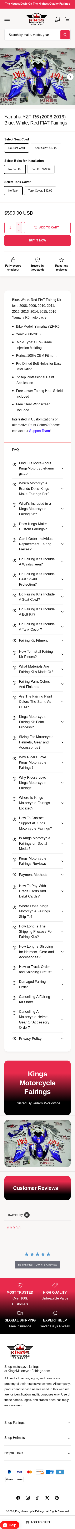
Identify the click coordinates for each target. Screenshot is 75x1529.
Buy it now (37, 240)
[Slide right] (70, 76)
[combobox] (37, 35)
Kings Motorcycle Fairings (29, 1511)
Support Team (39, 431)
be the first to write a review (37, 1264)
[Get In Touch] (57, 19)
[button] (7, 19)
